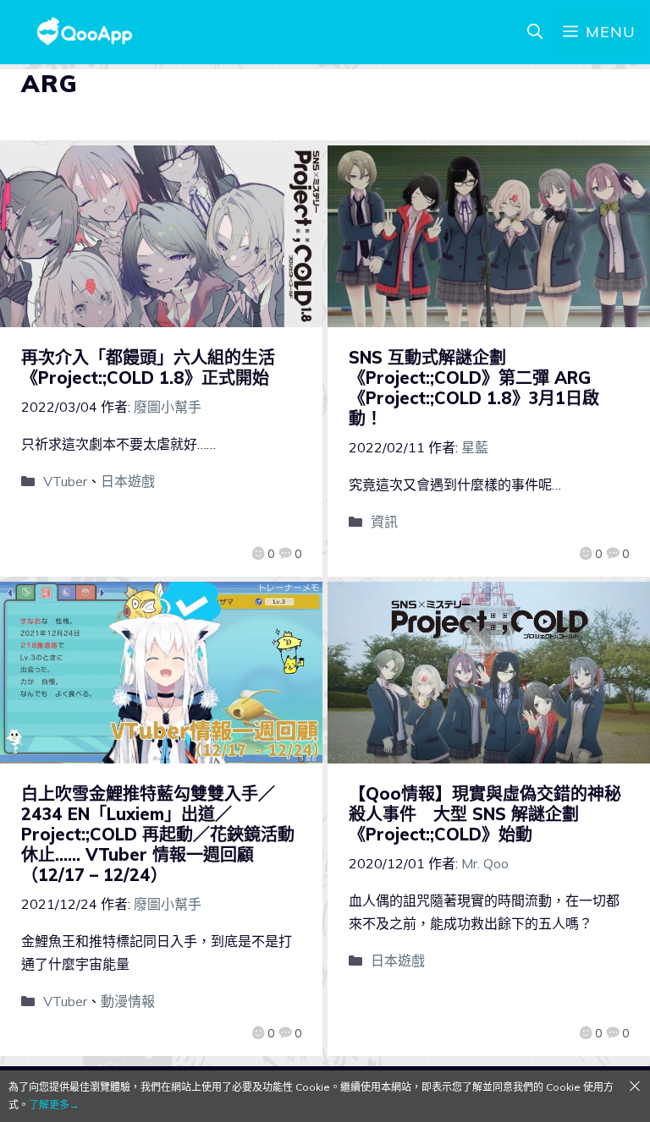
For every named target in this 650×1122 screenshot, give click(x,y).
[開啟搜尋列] (535, 32)
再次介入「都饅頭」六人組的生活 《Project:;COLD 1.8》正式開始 (156, 367)
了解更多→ (54, 1104)
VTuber (65, 481)
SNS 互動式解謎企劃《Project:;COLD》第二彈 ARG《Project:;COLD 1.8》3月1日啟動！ (474, 388)
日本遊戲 (128, 481)
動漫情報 (128, 1001)
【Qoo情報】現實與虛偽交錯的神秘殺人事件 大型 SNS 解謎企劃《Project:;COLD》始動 (485, 814)
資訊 (384, 521)
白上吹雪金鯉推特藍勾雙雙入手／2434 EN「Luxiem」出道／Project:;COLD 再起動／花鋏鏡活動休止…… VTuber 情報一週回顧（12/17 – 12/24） (158, 834)
